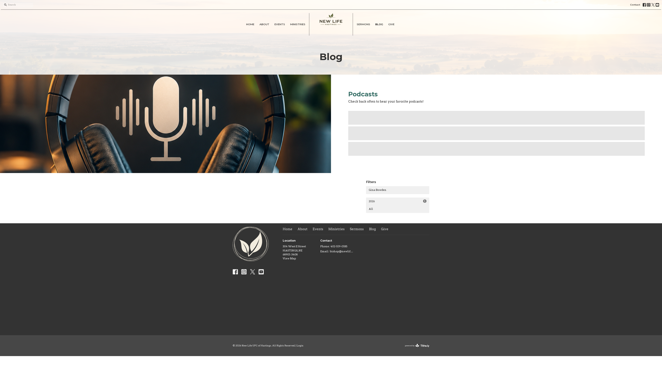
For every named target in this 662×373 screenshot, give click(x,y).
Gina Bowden (377, 190)
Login (300, 345)
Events (279, 24)
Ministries (297, 24)
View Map (289, 258)
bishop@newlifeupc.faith (342, 251)
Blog (379, 24)
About (264, 24)
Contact (635, 4)
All (371, 209)
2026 (397, 201)
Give (391, 24)
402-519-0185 (338, 246)
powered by (415, 349)
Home (250, 24)
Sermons (363, 24)
